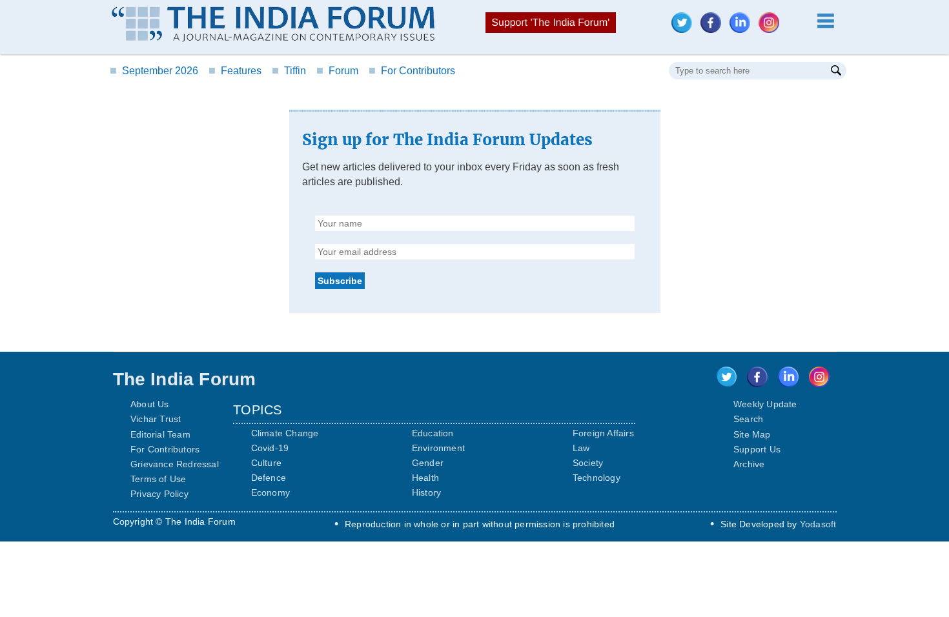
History (426, 492)
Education (433, 433)
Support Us (757, 449)
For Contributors (412, 70)
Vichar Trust (155, 419)
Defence (268, 477)
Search (748, 419)
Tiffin (289, 70)
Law (581, 448)
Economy (270, 492)
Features (235, 70)
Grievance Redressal (174, 464)
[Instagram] (772, 29)
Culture (266, 463)
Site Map (752, 434)
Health (425, 477)
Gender (428, 463)
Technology (596, 477)
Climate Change (285, 433)
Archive (748, 464)
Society (588, 463)
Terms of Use (158, 479)
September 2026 (154, 70)
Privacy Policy (159, 494)
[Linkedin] (743, 29)
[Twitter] (685, 29)
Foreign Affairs (603, 433)
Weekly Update (765, 404)
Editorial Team (160, 434)
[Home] (273, 25)
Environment (438, 448)
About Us (149, 404)
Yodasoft (818, 524)
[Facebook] (714, 29)
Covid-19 (270, 448)
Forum (337, 70)
